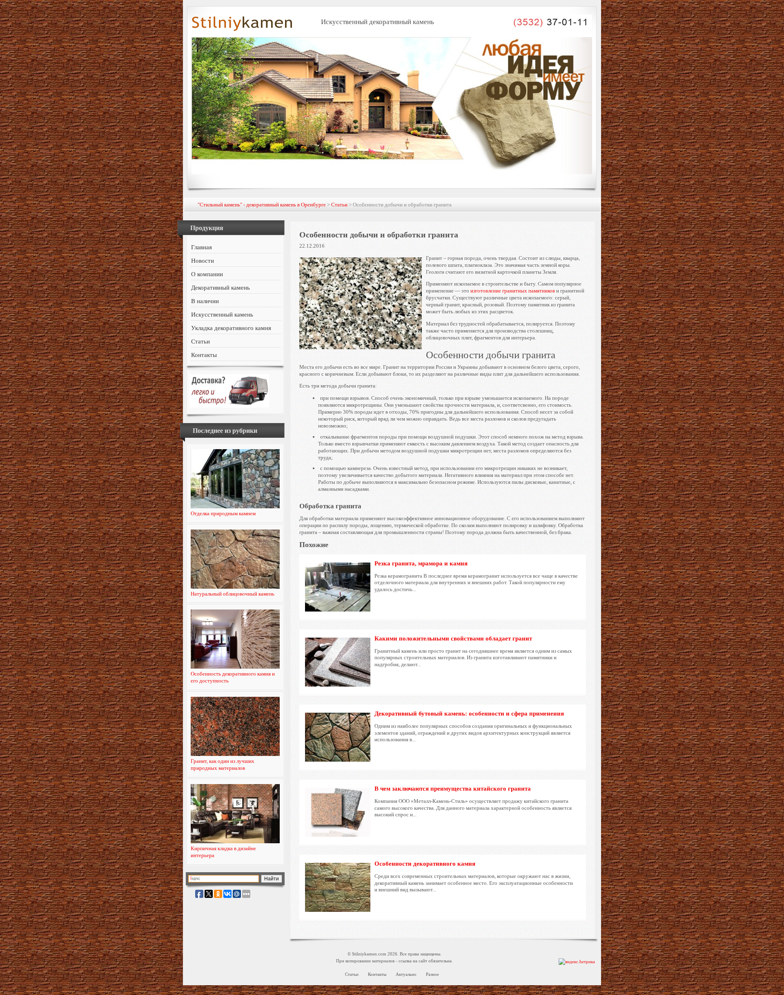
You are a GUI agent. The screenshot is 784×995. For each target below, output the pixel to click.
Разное (432, 974)
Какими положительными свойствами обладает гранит (453, 638)
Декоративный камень (220, 287)
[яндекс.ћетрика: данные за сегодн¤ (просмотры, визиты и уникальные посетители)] (577, 961)
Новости (202, 260)
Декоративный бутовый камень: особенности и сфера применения (469, 713)
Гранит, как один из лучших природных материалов (222, 764)
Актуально (406, 974)
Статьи (339, 205)
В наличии (205, 301)
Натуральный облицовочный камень (232, 594)
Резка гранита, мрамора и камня (421, 563)
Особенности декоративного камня (424, 863)
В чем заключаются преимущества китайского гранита (452, 788)
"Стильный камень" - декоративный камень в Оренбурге (262, 205)
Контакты (204, 355)
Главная (201, 247)
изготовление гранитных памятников (512, 291)
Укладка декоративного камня (231, 328)
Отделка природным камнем (223, 513)
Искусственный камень (222, 314)
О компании (207, 274)
